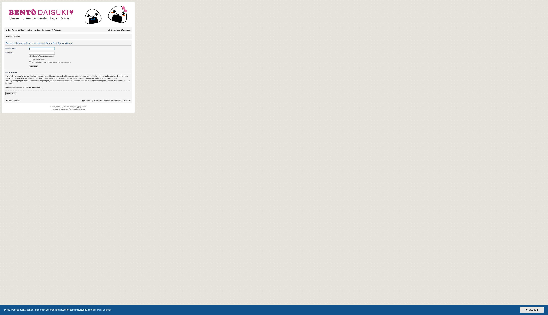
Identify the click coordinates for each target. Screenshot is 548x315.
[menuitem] (126, 30)
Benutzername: (11, 48)
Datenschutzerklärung (34, 87)
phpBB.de (78, 108)
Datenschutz (64, 109)
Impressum (55, 109)
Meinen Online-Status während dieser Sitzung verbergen (51, 62)
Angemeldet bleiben (38, 59)
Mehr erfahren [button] (104, 310)
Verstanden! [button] (532, 310)
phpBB (60, 106)
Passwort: (9, 53)
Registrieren (11, 93)
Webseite (57, 30)
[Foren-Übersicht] (70, 16)
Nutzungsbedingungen (14, 87)
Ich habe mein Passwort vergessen (41, 56)
